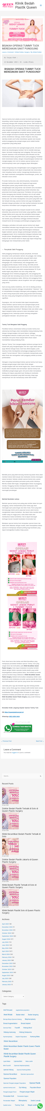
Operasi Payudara (10, 1078)
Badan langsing (33, 1015)
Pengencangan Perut (9, 1092)
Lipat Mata (6, 1061)
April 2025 (5, 924)
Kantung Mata (35, 1036)
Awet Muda (8, 1015)
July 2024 (5, 942)
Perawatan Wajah (9, 1100)
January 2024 (6, 960)
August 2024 (6, 939)
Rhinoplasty (23, 1101)
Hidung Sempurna (25, 1032)
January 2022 (6, 984)
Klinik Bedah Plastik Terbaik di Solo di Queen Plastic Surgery (19, 886)
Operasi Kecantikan (10, 1074)
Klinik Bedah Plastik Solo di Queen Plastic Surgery (21, 911)
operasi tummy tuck (9, 1087)
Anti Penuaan (7, 1010)
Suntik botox (7, 1105)
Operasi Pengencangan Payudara (14, 1083)
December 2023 (7, 963)
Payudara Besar (35, 1087)
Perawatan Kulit (8, 1096)
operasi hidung (8, 1070)
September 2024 (7, 936)
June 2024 (5, 945)
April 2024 (5, 951)
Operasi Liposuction (27, 1074)
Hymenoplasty (7, 1036)
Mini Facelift (7, 1065)
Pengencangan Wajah (27, 1092)
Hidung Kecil (27, 1028)
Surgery (27, 52)
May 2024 (5, 948)
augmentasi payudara (22, 1010)
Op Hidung (22, 1087)
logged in (15, 752)
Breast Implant (25, 1023)
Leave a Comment (8, 52)
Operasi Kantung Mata (24, 1070)
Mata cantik (29, 1061)
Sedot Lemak (35, 1101)
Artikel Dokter (19, 52)
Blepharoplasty (30, 1019)
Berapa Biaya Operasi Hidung (12, 1019)
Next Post (40, 741)
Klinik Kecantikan (11, 1041)
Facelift (17, 1028)
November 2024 (7, 930)
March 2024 (6, 954)
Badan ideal (20, 1015)
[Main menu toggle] (41, 5)
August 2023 (6, 975)
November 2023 (7, 966)
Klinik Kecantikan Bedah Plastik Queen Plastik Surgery (20, 1055)
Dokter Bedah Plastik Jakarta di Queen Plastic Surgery (20, 860)
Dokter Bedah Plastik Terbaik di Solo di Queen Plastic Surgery (20, 809)
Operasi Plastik (34, 1083)
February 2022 (6, 981)
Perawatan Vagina (22, 1096)
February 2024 (6, 957)
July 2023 (5, 978)
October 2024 (6, 933)
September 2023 (7, 972)
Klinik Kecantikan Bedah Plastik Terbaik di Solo (21, 835)
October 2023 (6, 969)
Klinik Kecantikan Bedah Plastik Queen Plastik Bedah (22, 1047)
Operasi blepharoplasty (21, 1065)
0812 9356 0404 (14, 716)
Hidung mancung (9, 1032)
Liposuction (18, 1061)
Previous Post (6, 741)
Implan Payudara (21, 1036)
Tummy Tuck (19, 1105)
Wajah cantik (32, 1105)
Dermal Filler (7, 1028)
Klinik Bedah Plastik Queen (26, 5)
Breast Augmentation (10, 1023)
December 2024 (7, 927)
